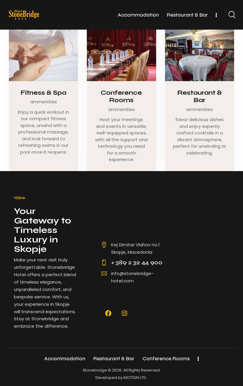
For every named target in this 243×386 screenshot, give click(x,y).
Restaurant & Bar (199, 96)
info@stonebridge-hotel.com (132, 277)
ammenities (43, 102)
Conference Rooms (121, 96)
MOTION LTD (135, 377)
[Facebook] (108, 313)
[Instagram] (124, 313)
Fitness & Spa (43, 92)
